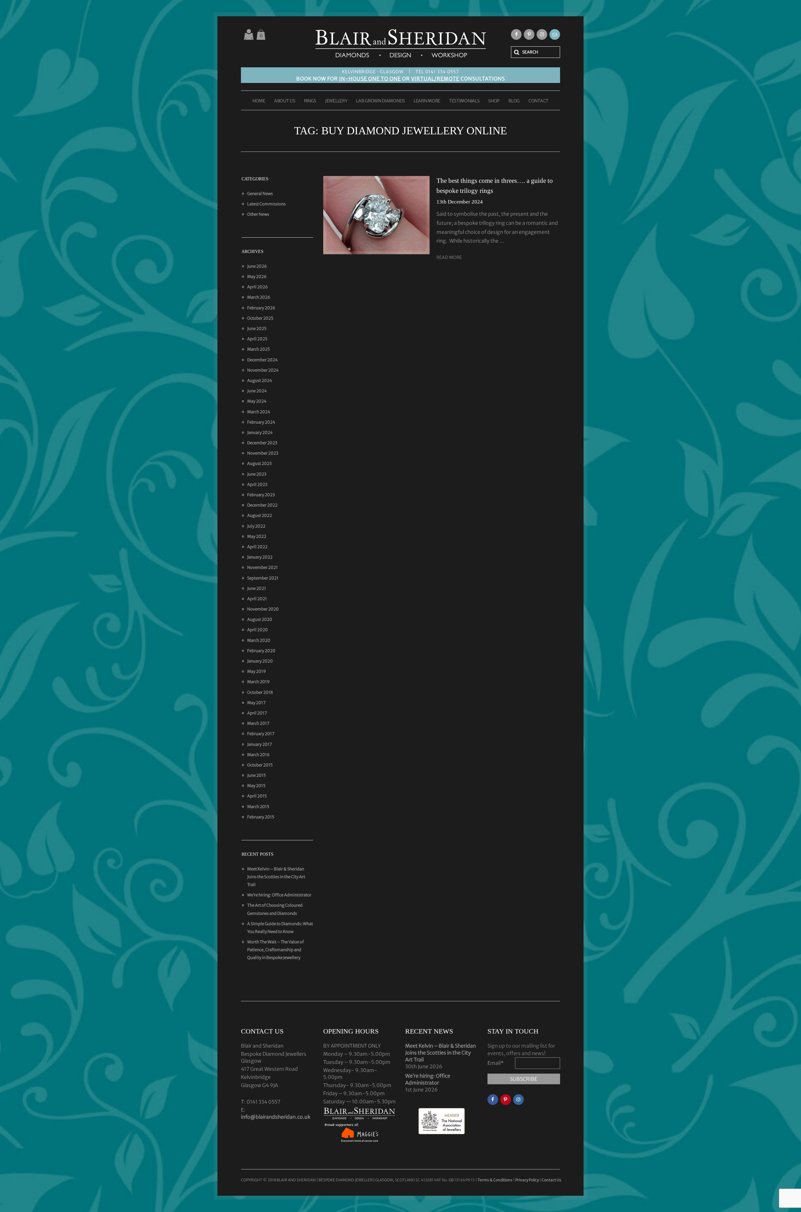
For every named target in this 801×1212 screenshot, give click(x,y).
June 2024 (257, 391)
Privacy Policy (527, 1180)
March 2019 (258, 681)
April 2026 (257, 287)
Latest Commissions (266, 204)
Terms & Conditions (495, 1180)
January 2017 (259, 744)
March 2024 (258, 412)
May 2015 (256, 785)
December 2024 (262, 360)
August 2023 (259, 463)
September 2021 (262, 578)
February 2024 (261, 422)
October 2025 (260, 318)
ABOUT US (284, 101)
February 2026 (261, 308)
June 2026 (257, 266)
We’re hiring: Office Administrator (279, 895)
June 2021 (256, 588)
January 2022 (260, 557)
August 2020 (259, 619)
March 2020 (258, 640)
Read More (449, 257)
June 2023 (256, 474)
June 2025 (257, 328)
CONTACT (538, 101)
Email (495, 1063)
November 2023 (262, 453)
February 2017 (260, 733)
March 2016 (258, 754)
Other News (258, 214)
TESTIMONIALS (464, 101)
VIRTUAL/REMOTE (435, 78)
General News (260, 193)
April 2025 (257, 339)
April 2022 (257, 546)
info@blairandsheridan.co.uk (275, 1117)
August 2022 (259, 515)
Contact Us (551, 1180)
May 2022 (256, 536)
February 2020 (261, 650)
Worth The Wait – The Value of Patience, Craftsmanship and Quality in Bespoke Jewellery (275, 949)
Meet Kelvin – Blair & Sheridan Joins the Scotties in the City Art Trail (276, 876)
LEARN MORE (427, 101)
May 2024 (257, 401)
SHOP (494, 101)
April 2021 (257, 598)
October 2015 (260, 765)
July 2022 (256, 526)
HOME (259, 101)
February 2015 (260, 817)
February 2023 (261, 495)
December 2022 (262, 505)
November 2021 (262, 567)
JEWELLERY (336, 101)
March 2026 (258, 297)
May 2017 (256, 702)
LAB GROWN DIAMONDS (380, 101)
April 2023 (257, 484)
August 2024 (259, 380)
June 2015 (256, 775)
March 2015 (258, 806)
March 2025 (258, 349)
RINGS (310, 101)
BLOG (514, 101)
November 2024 (263, 370)
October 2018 (260, 692)
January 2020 (260, 661)
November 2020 (263, 609)
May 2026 (257, 276)
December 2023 (262, 443)
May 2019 (256, 671)
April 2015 (257, 796)
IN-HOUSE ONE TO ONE (370, 78)
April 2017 (257, 713)
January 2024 (260, 432)
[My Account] (248, 34)
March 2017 (258, 723)
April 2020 (257, 629)
